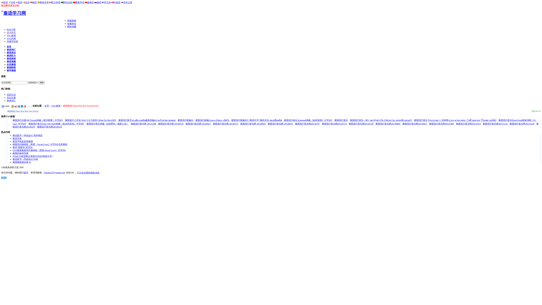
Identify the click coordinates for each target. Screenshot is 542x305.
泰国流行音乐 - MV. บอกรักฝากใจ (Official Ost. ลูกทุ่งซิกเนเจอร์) (381, 120)
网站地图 (71, 26)
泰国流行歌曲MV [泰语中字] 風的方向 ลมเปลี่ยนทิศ (256, 120)
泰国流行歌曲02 (185, 120)
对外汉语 (127, 2)
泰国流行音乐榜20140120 (49, 127)
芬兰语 (107, 2)
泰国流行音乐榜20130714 (334, 124)
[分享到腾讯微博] (18, 106)
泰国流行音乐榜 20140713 (225, 124)
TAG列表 (11, 38)
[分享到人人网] (21, 106)
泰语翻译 (5, 5)
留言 (26, 172)
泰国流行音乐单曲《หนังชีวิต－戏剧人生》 (107, 124)
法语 (27, 2)
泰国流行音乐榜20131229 (522, 124)
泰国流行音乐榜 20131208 (143, 124)
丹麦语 (117, 2)
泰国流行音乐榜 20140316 (170, 124)
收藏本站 (71, 23)
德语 (34, 2)
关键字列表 (12, 41)
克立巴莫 (11, 97)
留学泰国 (11, 70)
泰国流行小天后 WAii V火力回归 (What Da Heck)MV (90, 120)
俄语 (99, 2)
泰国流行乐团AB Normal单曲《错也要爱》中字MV (38, 120)
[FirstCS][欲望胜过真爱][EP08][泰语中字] (33, 156)
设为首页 (11, 32)
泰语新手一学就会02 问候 (25, 159)
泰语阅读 (11, 58)
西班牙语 (44, 2)
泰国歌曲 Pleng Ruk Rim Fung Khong (23, 111)
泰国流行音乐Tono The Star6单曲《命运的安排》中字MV (56, 124)
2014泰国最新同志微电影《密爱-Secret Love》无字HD (39, 150)
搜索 (42, 82)
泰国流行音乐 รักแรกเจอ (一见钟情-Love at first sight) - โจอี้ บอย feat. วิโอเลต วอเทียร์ (455, 120)
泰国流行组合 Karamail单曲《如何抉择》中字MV (308, 120)
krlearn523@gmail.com (54, 172)
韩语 (20, 2)
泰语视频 (11, 61)
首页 (9, 46)
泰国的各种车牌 (20, 153)
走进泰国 (11, 64)
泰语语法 (11, 52)
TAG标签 (11, 35)
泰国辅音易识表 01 (22, 162)
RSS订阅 (11, 29)
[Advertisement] (34, 23)
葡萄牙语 (79, 2)
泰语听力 (11, 55)
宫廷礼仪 (11, 94)
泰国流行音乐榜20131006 (441, 124)
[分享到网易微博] (25, 106)
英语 (5, 2)
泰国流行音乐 (341, 120)
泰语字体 (17, 138)
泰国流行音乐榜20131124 (495, 124)
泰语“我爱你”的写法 (23, 147)
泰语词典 (14, 5)
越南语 (90, 2)
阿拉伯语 (67, 2)
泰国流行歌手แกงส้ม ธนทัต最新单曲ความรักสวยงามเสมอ (147, 120)
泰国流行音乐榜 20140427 (198, 124)
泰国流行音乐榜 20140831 (280, 124)
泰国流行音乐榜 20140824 (253, 124)
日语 (13, 2)
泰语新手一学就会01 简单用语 (27, 135)
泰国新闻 (11, 67)
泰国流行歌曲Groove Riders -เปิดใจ (212, 120)
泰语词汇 (11, 49)
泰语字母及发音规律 (23, 141)
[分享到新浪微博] (15, 106)
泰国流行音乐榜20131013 (468, 124)
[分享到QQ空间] (12, 106)
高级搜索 (71, 20)
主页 (46, 106)
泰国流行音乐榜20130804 (387, 124)
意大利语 (56, 2)
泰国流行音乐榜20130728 (361, 124)
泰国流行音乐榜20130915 (414, 124)
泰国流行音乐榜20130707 (307, 124)
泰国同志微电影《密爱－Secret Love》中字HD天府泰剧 (40, 144)
